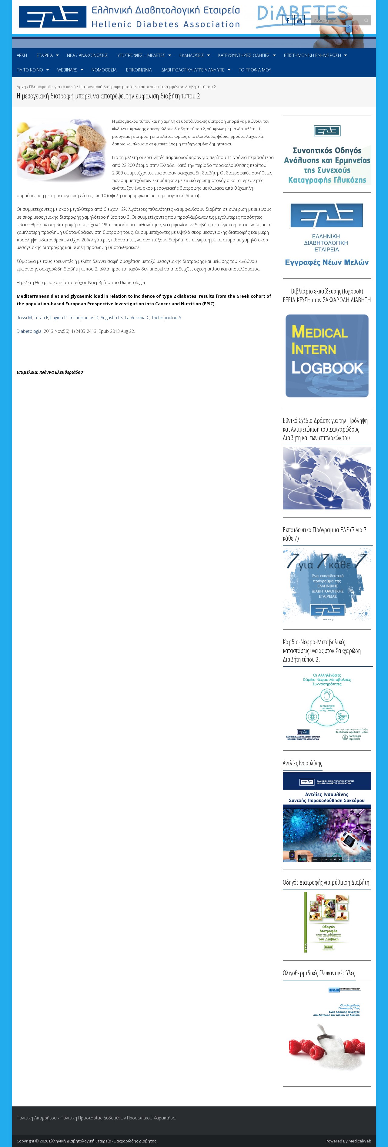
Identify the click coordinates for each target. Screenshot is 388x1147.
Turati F (41, 317)
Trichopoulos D (84, 317)
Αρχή (22, 55)
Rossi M (24, 317)
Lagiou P (58, 317)
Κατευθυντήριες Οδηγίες (244, 55)
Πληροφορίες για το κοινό (52, 86)
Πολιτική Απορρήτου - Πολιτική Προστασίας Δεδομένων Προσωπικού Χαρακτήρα (96, 1118)
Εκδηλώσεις (191, 55)
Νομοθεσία (104, 70)
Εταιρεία (45, 55)
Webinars (67, 70)
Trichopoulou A (166, 317)
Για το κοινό (30, 70)
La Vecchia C (137, 317)
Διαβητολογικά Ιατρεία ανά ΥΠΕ (193, 70)
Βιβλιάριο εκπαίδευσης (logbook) (327, 290)
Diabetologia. (29, 331)
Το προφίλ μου (255, 70)
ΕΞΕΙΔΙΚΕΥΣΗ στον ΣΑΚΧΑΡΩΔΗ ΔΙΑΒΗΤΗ (327, 299)
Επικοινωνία (139, 70)
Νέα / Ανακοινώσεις (87, 55)
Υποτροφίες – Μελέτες (141, 55)
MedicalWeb (360, 1141)
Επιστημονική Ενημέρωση (312, 55)
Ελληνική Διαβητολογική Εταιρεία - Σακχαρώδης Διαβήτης (102, 1141)
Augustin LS (112, 317)
